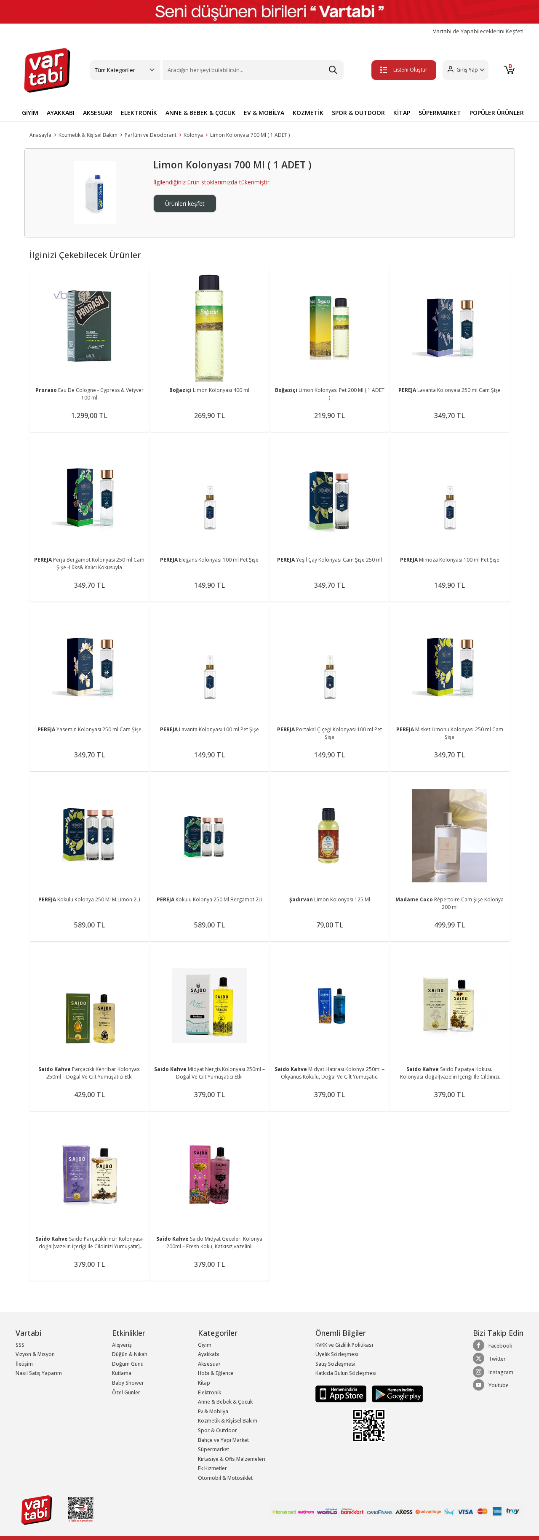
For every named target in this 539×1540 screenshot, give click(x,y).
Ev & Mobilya (213, 1411)
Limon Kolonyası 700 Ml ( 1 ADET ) (250, 135)
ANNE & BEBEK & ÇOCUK (200, 113)
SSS (20, 1344)
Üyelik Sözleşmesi (336, 1354)
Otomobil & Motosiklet (225, 1477)
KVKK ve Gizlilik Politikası (344, 1344)
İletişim (24, 1363)
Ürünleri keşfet (185, 204)
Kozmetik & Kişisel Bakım (88, 135)
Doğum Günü (128, 1363)
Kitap (204, 1382)
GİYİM (30, 113)
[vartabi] (47, 70)
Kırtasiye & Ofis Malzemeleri (231, 1459)
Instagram (500, 1372)
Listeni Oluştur (410, 69)
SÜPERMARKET (440, 113)
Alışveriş (122, 1344)
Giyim (204, 1344)
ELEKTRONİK (139, 113)
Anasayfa (40, 135)
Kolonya (193, 135)
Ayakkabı (208, 1354)
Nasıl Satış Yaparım (39, 1373)
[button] (465, 70)
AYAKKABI (61, 113)
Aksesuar (209, 1363)
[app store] (341, 1393)
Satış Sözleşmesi (335, 1363)
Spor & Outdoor (217, 1430)
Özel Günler (126, 1392)
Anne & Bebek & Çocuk (225, 1401)
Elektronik (209, 1392)
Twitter (497, 1358)
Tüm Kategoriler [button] (115, 70)
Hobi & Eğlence (216, 1373)
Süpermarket (213, 1449)
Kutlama (121, 1373)
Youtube (498, 1385)
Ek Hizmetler (212, 1468)
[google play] (395, 1393)
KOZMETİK (308, 113)
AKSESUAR (97, 113)
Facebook (500, 1345)
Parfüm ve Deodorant (150, 135)
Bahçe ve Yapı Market (223, 1440)
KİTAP (401, 113)
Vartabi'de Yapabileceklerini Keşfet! (478, 31)
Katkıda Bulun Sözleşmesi (345, 1373)
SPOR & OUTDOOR (358, 113)
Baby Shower (128, 1382)
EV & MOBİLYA (264, 113)
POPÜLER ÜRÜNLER (497, 113)
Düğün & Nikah (129, 1354)
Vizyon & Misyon (35, 1354)
